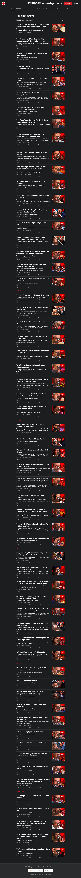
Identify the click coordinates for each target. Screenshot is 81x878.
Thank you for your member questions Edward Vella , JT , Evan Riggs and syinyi (31, 227)
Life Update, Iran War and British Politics (31, 439)
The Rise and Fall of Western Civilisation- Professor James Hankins (31, 108)
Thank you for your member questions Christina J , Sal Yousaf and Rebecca (33, 125)
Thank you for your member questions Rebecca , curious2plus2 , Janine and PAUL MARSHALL (29, 171)
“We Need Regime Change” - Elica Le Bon (31, 652)
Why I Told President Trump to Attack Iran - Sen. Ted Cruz (32, 718)
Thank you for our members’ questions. (27, 600)
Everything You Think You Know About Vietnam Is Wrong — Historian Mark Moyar (31, 511)
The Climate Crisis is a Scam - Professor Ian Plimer (32, 768)
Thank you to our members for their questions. (29, 672)
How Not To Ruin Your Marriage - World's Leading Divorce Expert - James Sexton (31, 822)
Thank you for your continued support (26, 57)
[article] (40, 29)
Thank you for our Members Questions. (27, 758)
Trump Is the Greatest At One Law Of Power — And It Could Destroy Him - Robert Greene (33, 583)
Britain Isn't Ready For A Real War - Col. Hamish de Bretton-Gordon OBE (30, 135)
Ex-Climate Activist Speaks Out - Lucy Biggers (30, 496)
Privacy (40, 867)
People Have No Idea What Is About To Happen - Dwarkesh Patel (30, 426)
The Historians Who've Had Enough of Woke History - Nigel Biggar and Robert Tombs (32, 26)
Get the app (48, 870)
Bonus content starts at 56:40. (24, 840)
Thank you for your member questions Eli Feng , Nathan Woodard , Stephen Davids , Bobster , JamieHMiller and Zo (32, 485)
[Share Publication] (61, 3)
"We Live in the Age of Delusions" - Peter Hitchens (31, 182)
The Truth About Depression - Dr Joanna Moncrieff (31, 323)
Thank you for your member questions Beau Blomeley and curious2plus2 (32, 242)
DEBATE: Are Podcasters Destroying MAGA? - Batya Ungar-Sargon (33, 639)
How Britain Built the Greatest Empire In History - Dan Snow (30, 94)
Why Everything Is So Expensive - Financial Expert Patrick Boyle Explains (32, 380)
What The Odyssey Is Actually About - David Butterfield (32, 196)
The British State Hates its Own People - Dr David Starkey (31, 337)
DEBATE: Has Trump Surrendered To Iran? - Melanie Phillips (32, 308)
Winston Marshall (36, 71)
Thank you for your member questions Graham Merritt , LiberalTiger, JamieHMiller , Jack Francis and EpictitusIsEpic (32, 384)
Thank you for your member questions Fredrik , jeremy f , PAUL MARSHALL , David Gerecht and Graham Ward (32, 83)
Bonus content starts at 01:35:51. (25, 825)
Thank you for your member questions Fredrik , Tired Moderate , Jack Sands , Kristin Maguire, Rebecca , (30, 29)
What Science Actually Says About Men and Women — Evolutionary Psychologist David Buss (32, 481)
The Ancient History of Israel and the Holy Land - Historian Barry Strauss (31, 755)
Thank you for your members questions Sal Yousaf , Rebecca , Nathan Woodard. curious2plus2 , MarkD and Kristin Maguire (33, 529)
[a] (58, 27)
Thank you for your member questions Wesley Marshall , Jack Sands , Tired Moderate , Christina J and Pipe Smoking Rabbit (33, 139)
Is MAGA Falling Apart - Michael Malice (30, 732)
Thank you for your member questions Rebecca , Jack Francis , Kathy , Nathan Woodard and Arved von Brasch (33, 411)
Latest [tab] (19, 20)
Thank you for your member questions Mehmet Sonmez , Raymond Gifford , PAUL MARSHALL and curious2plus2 (32, 455)
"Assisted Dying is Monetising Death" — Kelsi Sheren (32, 451)
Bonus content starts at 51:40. (24, 783)
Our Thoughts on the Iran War (27, 681)
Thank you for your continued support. (27, 283)
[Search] (58, 3)
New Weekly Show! (23, 66)
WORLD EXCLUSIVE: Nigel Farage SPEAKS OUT (31, 224)
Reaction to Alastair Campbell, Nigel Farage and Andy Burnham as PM (32, 211)
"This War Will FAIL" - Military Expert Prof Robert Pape (31, 706)
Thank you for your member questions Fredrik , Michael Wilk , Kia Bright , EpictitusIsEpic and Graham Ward (33, 469)
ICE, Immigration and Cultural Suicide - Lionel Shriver (32, 797)
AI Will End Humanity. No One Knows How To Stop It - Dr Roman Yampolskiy (32, 610)
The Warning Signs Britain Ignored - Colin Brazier (31, 79)
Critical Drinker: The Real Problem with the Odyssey (31, 153)
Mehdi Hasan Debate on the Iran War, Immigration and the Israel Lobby (29, 693)
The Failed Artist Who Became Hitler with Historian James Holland (31, 265)
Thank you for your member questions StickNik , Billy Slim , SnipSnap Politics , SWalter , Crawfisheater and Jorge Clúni (32, 628)
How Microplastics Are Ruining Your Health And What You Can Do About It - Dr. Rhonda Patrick (32, 836)
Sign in (76, 3)
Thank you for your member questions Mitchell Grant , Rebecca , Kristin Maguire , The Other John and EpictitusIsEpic (33, 200)
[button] (12, 9)
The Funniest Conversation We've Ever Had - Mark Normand (32, 624)
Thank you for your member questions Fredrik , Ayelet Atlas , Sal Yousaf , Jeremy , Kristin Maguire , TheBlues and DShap (33, 655)
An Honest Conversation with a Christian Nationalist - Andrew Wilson (31, 597)
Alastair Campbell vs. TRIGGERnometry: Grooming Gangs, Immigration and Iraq (30, 238)
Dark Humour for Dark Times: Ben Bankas (31, 743)
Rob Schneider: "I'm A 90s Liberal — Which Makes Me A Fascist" (31, 568)
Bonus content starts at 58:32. (24, 771)
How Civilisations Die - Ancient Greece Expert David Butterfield (33, 465)
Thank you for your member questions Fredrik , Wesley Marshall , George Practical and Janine (31, 312)
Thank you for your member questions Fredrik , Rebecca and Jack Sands (32, 44)
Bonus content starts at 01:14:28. (25, 853)
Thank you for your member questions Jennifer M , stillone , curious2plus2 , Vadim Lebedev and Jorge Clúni (32, 326)
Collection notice (51, 867)
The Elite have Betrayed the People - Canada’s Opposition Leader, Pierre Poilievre (33, 780)
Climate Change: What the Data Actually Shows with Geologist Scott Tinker (30, 168)
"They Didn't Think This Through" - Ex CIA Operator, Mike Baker (31, 669)
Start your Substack (36, 870)
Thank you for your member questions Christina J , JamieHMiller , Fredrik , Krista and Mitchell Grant (30, 269)
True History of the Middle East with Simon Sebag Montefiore (31, 54)
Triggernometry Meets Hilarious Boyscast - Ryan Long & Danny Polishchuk (32, 554)
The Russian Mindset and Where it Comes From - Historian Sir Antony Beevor (31, 395)
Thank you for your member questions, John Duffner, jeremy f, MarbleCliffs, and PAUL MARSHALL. (32, 557)
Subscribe (68, 3)
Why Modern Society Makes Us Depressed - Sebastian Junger (32, 366)
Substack (32, 874)
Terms (44, 867)
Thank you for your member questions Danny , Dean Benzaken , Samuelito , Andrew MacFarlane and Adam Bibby (32, 355)
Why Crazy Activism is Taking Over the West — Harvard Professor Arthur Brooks (32, 253)
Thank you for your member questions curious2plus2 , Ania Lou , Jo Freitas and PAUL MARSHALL (32, 586)
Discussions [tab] (29, 20)
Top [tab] (23, 20)
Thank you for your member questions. (27, 540)
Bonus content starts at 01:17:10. (25, 813)
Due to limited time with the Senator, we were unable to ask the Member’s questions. (32, 722)
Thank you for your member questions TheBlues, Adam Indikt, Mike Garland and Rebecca (31, 341)
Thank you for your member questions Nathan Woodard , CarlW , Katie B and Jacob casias (32, 642)
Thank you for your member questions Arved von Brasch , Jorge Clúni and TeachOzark (32, 370)
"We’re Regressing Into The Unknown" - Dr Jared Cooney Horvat (31, 408)
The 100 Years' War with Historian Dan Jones (32, 295)
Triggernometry (29, 32)
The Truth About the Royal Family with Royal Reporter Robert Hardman (32, 121)
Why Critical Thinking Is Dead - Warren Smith (32, 538)
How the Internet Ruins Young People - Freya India (32, 809)
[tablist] (24, 20)
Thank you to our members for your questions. (29, 745)
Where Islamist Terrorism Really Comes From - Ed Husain (32, 352)
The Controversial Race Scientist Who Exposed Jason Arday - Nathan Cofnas (30, 40)
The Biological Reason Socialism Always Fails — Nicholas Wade (32, 525)
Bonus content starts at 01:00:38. (25, 800)
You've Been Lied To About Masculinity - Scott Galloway (33, 850)
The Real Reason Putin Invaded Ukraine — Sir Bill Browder (32, 280)
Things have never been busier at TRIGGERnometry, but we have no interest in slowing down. (32, 69)
